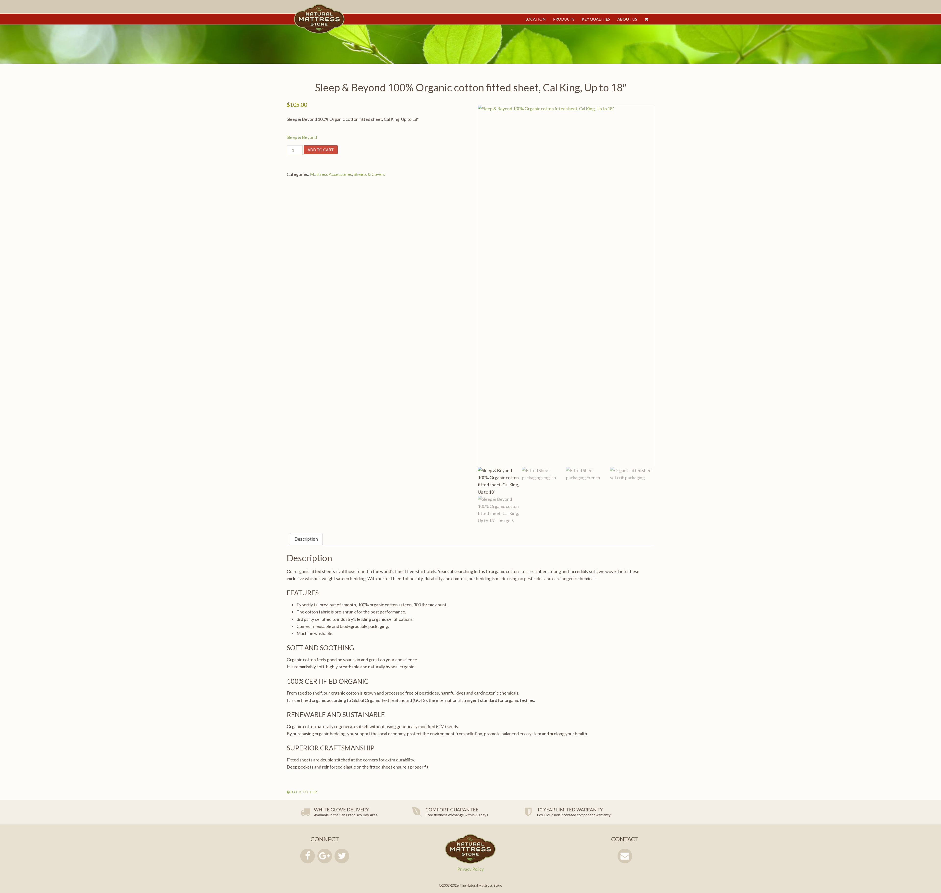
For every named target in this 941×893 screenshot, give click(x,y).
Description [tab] (306, 539)
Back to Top (303, 792)
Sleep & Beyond (302, 137)
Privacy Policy (470, 869)
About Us (627, 19)
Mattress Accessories (331, 174)
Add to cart (321, 149)
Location (535, 19)
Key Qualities (596, 19)
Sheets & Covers (369, 174)
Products (563, 19)
